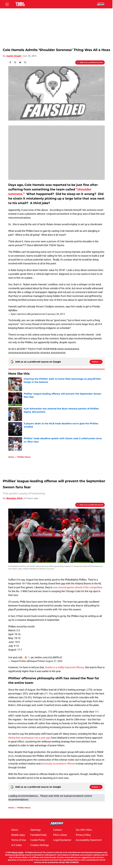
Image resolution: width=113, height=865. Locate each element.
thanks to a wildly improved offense (64, 667)
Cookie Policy (37, 840)
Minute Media (17, 852)
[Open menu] (7, 4)
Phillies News (23, 457)
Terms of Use (18, 840)
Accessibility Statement (89, 840)
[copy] (25, 62)
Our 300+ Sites (84, 829)
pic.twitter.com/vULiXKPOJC (46, 657)
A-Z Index (16, 845)
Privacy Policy (83, 834)
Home (11, 457)
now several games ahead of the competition (77, 587)
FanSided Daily (38, 834)
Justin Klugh (13, 56)
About (14, 829)
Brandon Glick (14, 498)
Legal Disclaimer (62, 840)
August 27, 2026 (54, 661)
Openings (35, 829)
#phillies (12, 310)
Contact (57, 829)
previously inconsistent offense (58, 763)
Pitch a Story (60, 834)
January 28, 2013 (56, 313)
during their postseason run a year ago (29, 737)
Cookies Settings (39, 845)
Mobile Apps (18, 834)
